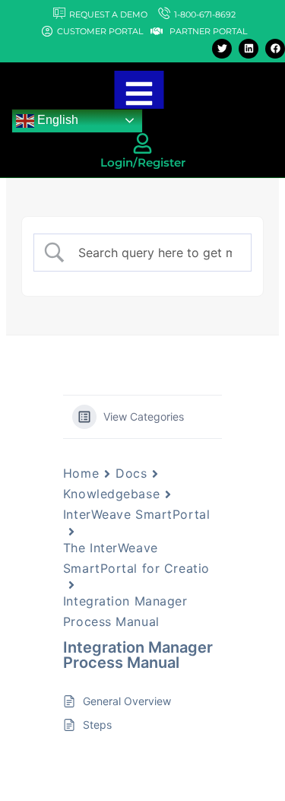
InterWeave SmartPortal (136, 514)
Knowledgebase (111, 493)
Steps (97, 724)
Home (81, 473)
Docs (131, 473)
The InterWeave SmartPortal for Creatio (136, 558)
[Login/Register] (142, 143)
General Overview (127, 701)
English (56, 119)
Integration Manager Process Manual (125, 611)
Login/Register (142, 162)
